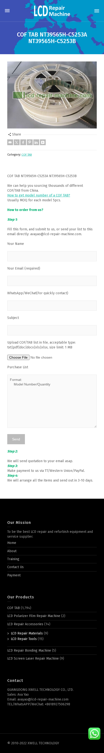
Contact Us (15, 567)
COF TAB (27, 154)
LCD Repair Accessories (25, 624)
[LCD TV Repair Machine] (52, 11)
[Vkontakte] (43, 142)
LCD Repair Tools (24, 639)
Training (13, 559)
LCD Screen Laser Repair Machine (33, 658)
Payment (14, 575)
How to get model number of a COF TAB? (38, 195)
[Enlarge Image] (52, 95)
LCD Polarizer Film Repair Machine (33, 616)
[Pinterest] (30, 142)
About (11, 551)
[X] (17, 142)
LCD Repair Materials (27, 633)
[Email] (10, 142)
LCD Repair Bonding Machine (29, 650)
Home (11, 543)
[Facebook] (23, 142)
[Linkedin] (36, 142)
